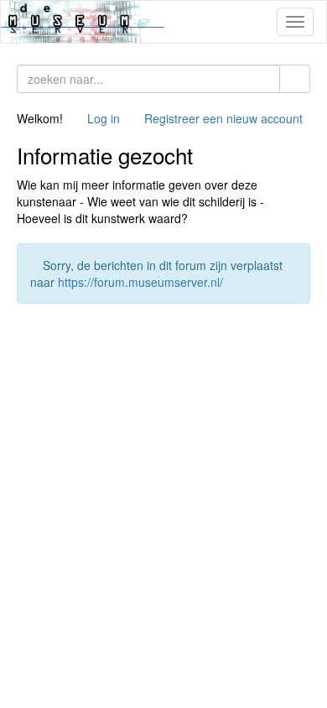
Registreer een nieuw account (223, 118)
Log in (103, 118)
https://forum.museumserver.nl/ (140, 281)
